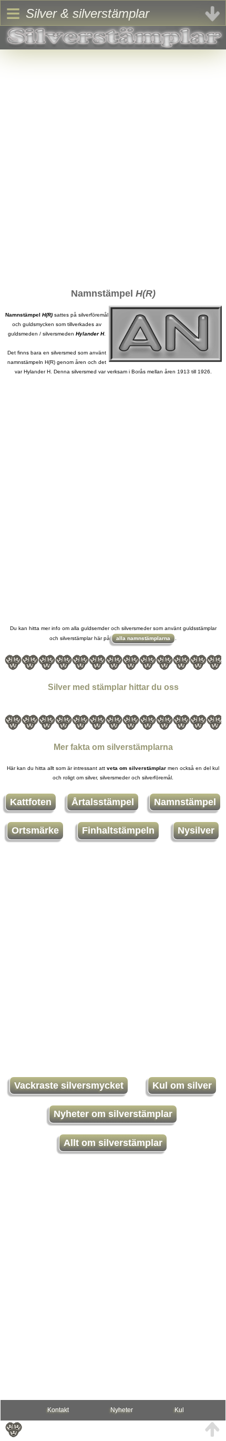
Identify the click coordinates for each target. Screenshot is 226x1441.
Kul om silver (182, 1085)
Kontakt (58, 1410)
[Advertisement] (113, 162)
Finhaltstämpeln (118, 830)
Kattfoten (31, 802)
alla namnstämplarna (143, 638)
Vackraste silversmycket (69, 1085)
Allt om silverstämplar (113, 1143)
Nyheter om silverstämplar (113, 1114)
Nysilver (196, 830)
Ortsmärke (35, 830)
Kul (179, 1410)
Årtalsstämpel (102, 802)
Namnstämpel (185, 802)
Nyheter (121, 1410)
